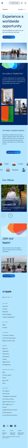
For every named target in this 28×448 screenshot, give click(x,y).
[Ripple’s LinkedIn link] (15, 426)
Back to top (6, 297)
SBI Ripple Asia (6, 364)
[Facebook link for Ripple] (4, 426)
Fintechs (4, 327)
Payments (5, 306)
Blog (3, 372)
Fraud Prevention (7, 412)
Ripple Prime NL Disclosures (21, 434)
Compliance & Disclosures (9, 396)
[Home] (2, 3)
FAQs (3, 383)
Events (4, 378)
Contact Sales (14, 3)
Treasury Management (8, 317)
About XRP (5, 380)
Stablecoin (5, 311)
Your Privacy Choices (8, 399)
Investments (5, 356)
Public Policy (5, 354)
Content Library (6, 375)
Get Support (5, 391)
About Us (4, 348)
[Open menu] (25, 2)
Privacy (11, 430)
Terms (3, 430)
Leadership (5, 351)
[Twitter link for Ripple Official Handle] (8, 426)
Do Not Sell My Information (9, 415)
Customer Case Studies (8, 338)
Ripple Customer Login (8, 340)
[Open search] (21, 2)
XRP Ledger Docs (7, 404)
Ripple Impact (6, 362)
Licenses (20, 430)
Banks (4, 325)
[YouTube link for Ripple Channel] (11, 426)
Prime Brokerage (6, 314)
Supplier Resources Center (9, 410)
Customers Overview (8, 335)
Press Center (5, 393)
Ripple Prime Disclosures (12, 434)
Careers (4, 359)
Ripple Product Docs (8, 401)
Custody (4, 309)
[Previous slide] (4, 216)
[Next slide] (10, 216)
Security (4, 407)
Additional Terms (4, 434)
